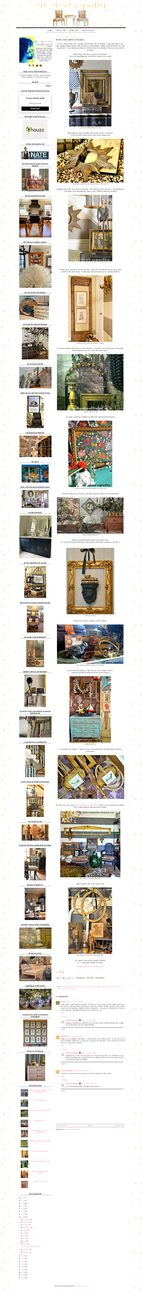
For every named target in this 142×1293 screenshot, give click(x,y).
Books (80, 963)
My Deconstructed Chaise (40, 1151)
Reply (62, 1013)
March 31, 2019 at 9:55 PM (73, 1001)
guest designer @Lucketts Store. (87, 805)
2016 (23, 1261)
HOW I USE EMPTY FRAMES (31, 1246)
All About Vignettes (72, 1020)
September (27, 1227)
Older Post (119, 1125)
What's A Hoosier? (40, 1181)
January (26, 1252)
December (26, 1219)
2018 (23, 1256)
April (25, 1241)
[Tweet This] (89, 979)
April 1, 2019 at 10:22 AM (75, 1036)
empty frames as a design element (85, 986)
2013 (23, 1269)
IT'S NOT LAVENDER (40, 1100)
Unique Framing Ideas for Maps (40, 1141)
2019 (23, 1217)
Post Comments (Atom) (72, 1129)
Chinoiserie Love (40, 1120)
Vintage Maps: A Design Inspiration (40, 1131)
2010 (23, 1277)
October (26, 1224)
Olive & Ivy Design (81, 1286)
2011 (23, 1275)
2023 (23, 1206)
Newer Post (61, 1125)
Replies (65, 1016)
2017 (23, 1258)
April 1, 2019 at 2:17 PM (88, 1053)
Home (50, 30)
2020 (23, 1214)
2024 (23, 1203)
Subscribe (35, 109)
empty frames (70, 986)
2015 (23, 1264)
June (24, 1235)
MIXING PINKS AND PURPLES (40, 1110)
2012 (23, 1272)
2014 (23, 1266)
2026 (23, 1197)
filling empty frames (103, 986)
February (26, 1249)
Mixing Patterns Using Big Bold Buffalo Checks (40, 1091)
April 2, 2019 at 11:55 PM (81, 1070)
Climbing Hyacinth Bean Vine (40, 1161)
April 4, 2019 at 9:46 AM (89, 1083)
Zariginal (64, 1036)
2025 (23, 1200)
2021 (23, 1211)
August (25, 1230)
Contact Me (61, 30)
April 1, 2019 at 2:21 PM (88, 1020)
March (25, 1244)
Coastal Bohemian (67, 1070)
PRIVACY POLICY (88, 30)
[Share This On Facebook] (80, 979)
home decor (113, 986)
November (26, 1222)
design (63, 986)
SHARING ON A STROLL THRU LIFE (90, 967)
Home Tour (74, 30)
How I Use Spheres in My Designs (40, 1172)
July (24, 1233)
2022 (23, 1208)
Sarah (63, 1001)
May (24, 1238)
